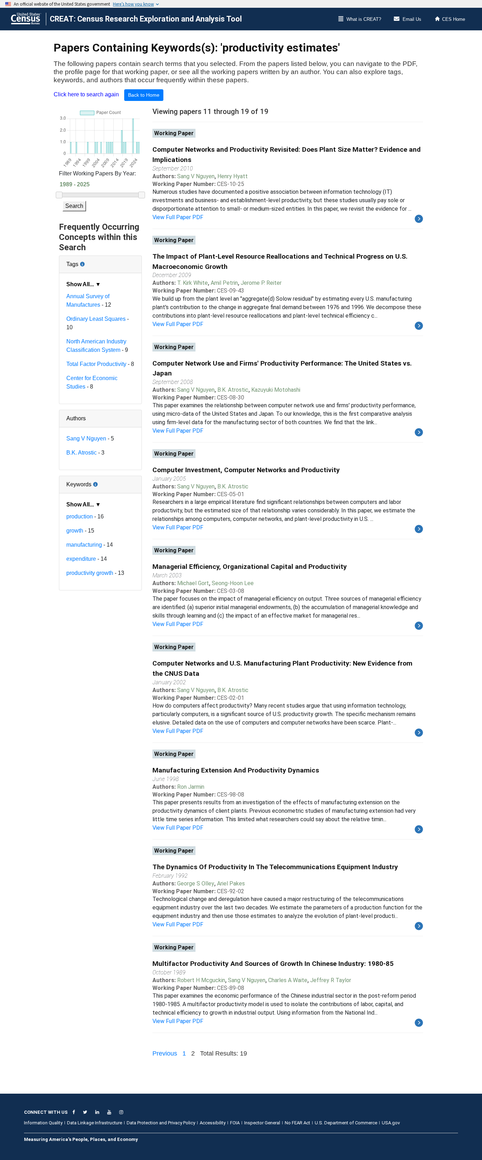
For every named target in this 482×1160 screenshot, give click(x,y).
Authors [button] (76, 418)
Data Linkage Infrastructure (94, 1122)
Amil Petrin (224, 283)
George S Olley (195, 883)
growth (74, 531)
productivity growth (89, 573)
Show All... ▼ (83, 284)
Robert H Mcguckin (201, 980)
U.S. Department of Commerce (346, 1122)
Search (74, 206)
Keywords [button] (100, 481)
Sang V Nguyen (86, 438)
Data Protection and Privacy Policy (161, 1122)
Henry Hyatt (232, 176)
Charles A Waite (287, 980)
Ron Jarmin (190, 786)
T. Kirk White (192, 283)
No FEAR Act (297, 1122)
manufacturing (84, 545)
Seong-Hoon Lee (233, 583)
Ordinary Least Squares (96, 319)
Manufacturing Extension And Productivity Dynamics (235, 770)
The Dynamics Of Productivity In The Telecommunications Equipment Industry (275, 867)
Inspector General (262, 1122)
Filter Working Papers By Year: (97, 173)
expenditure (81, 559)
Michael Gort (193, 583)
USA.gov (391, 1122)
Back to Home (143, 95)
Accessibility (212, 1122)
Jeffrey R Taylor (330, 980)
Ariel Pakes (231, 883)
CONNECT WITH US (46, 1112)
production (79, 516)
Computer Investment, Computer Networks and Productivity (246, 470)
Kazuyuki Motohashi (275, 389)
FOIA (235, 1122)
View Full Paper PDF (177, 217)
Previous (164, 1053)
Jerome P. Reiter (261, 283)
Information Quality (43, 1122)
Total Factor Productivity (96, 364)
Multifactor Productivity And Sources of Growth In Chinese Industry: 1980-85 (272, 964)
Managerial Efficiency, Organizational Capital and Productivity (249, 567)
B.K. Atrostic (81, 453)
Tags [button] (96, 261)
